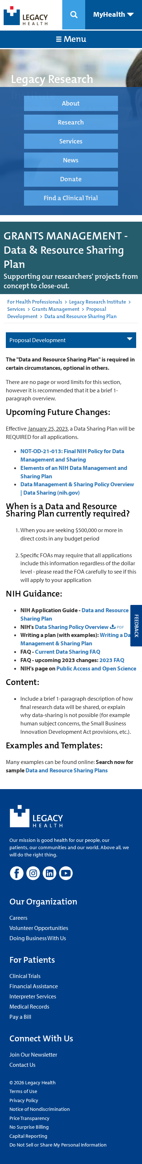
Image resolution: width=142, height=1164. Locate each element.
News (71, 160)
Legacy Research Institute (97, 301)
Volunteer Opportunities (38, 927)
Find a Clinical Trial (71, 198)
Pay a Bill (20, 1016)
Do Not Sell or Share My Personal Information (58, 1144)
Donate (71, 179)
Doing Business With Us (37, 938)
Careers (18, 917)
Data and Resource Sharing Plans (66, 770)
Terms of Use (23, 1091)
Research (71, 122)
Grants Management (55, 309)
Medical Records (29, 1006)
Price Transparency (29, 1118)
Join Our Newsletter (33, 1054)
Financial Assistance (33, 986)
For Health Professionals (34, 301)
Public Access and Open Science (96, 668)
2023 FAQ (111, 660)
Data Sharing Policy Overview (72, 626)
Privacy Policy (23, 1100)
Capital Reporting (28, 1136)
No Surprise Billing (29, 1127)
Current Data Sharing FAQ (67, 651)
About (71, 103)
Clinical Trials (24, 975)
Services (71, 141)
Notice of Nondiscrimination (39, 1109)
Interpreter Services (32, 996)
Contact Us (22, 1064)
